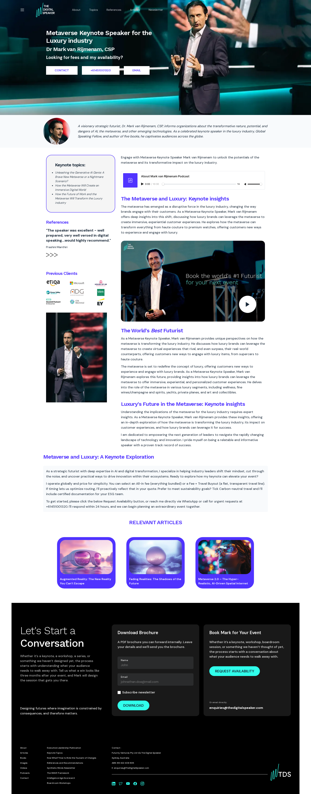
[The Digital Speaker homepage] (45, 10)
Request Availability (234, 671)
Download (133, 705)
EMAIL (136, 70)
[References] (52, 258)
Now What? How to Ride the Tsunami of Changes (71, 757)
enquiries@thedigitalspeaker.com (236, 708)
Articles (135, 10)
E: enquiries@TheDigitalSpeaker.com (130, 768)
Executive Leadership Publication (64, 747)
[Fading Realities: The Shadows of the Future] (155, 557)
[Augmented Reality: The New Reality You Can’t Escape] (86, 557)
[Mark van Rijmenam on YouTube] (128, 783)
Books (23, 757)
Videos (23, 768)
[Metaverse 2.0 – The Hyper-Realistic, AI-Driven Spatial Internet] (224, 557)
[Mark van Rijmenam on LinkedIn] (113, 783)
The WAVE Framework (58, 773)
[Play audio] (142, 184)
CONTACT (62, 70)
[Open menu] (22, 10)
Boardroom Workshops (59, 783)
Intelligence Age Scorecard (61, 778)
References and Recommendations (65, 762)
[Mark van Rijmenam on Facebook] (135, 783)
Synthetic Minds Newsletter (61, 768)
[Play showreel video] (193, 281)
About (76, 10)
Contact (177, 10)
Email (124, 676)
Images (24, 762)
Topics (93, 10)
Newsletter (156, 10)
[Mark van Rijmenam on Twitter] (121, 783)
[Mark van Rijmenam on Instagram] (142, 783)
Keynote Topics (55, 752)
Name (124, 660)
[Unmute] (245, 184)
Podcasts (25, 773)
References (114, 10)
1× (238, 184)
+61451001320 (101, 70)
